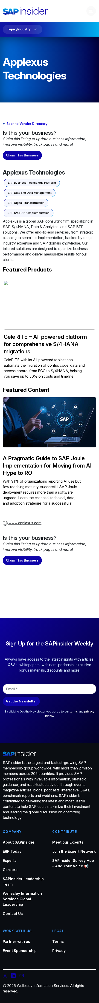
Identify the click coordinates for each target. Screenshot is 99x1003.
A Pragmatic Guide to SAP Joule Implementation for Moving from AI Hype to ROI (47, 465)
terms (74, 711)
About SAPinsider (19, 842)
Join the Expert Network (74, 851)
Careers (10, 869)
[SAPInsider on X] (5, 976)
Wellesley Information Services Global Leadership (22, 899)
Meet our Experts (67, 842)
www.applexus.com (24, 523)
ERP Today (12, 851)
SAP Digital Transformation (26, 202)
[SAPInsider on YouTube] (21, 976)
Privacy (59, 950)
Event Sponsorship (20, 950)
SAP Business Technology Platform (32, 182)
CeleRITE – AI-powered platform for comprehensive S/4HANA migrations (45, 344)
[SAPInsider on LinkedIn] (13, 976)
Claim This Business (22, 155)
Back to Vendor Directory (26, 124)
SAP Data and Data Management (30, 192)
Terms (58, 941)
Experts (10, 860)
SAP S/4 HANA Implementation (29, 213)
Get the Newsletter (21, 701)
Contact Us (13, 913)
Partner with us (16, 941)
